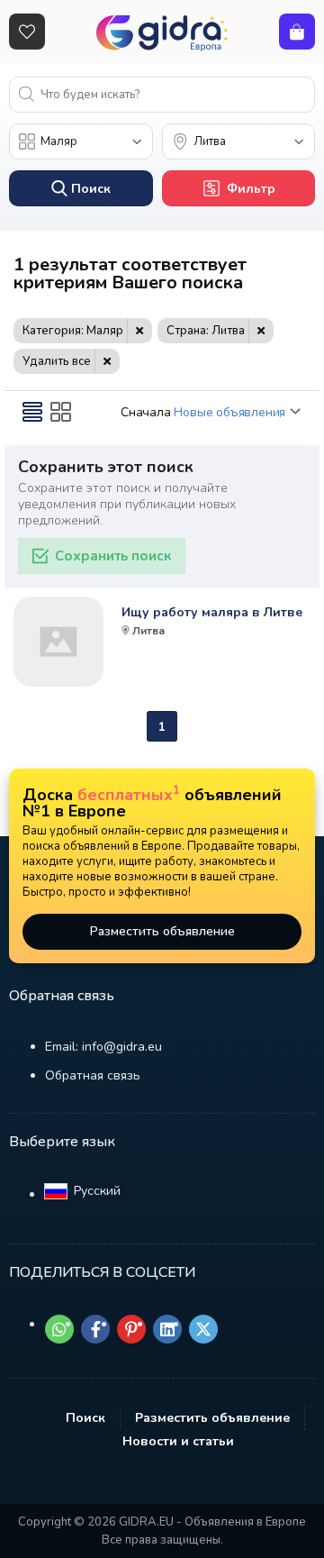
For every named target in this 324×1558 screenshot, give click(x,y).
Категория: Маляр (72, 331)
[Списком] (32, 412)
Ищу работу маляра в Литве (212, 613)
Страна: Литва (205, 331)
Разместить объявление (162, 931)
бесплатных (128, 795)
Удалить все (56, 361)
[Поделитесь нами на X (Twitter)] (203, 1329)
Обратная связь (92, 1075)
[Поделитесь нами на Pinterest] (131, 1329)
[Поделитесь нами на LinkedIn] (167, 1329)
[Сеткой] (61, 412)
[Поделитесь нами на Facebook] (95, 1329)
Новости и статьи (178, 1441)
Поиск (85, 1417)
